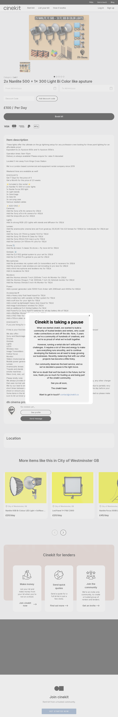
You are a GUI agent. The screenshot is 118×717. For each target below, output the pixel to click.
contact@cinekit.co (69, 394)
